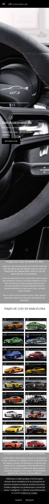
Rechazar (30, 500)
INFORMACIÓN (11, 141)
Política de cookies (29, 493)
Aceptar (18, 500)
